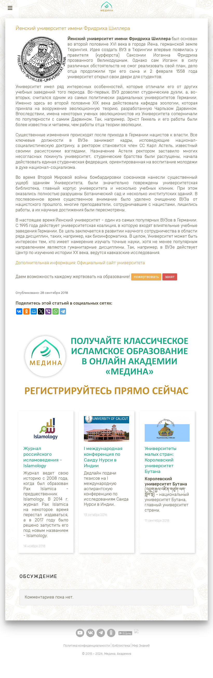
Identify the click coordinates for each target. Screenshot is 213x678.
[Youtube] (80, 633)
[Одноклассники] (26, 311)
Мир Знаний (141, 646)
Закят (170, 277)
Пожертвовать (146, 277)
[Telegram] (63, 311)
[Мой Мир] (34, 311)
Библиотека (121, 646)
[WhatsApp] (55, 311)
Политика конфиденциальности (86, 646)
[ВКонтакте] (19, 311)
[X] (41, 311)
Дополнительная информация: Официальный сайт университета (80, 262)
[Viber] (48, 311)
